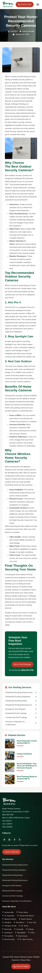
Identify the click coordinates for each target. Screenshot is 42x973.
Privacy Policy (25, 960)
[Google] (9, 840)
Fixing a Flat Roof (24, 754)
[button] (38, 4)
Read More (20, 746)
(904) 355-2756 (27, 670)
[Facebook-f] (15, 840)
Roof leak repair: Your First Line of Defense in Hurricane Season (27, 766)
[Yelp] (20, 840)
